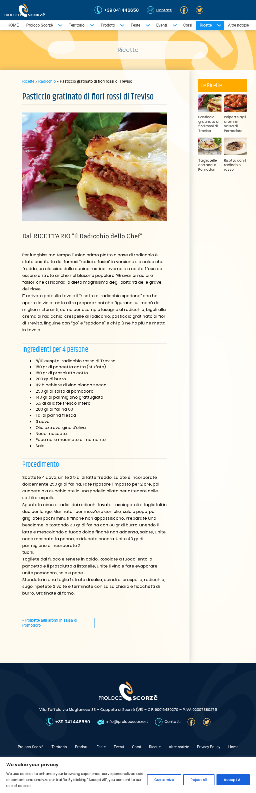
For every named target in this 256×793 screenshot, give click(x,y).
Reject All (198, 779)
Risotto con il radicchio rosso (235, 165)
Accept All (233, 779)
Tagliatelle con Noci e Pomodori (207, 165)
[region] (128, 775)
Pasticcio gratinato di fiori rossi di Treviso (208, 124)
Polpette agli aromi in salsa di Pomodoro (235, 124)
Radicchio (47, 81)
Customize (164, 779)
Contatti (164, 10)
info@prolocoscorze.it (127, 721)
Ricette (28, 81)
